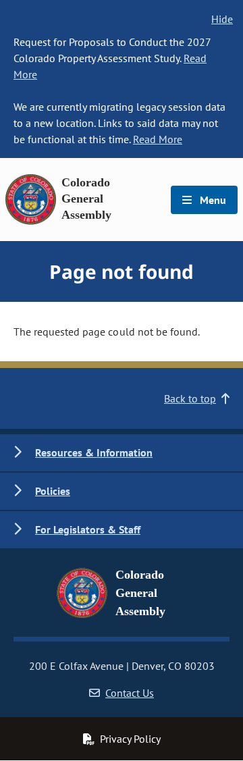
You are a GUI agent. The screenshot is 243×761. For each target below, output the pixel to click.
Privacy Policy (130, 738)
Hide (222, 19)
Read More (157, 139)
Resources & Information (94, 452)
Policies (52, 491)
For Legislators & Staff (87, 529)
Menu (211, 200)
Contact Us (129, 693)
